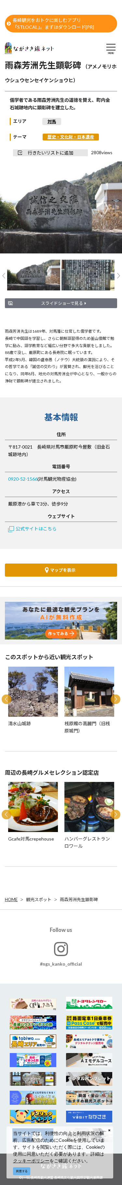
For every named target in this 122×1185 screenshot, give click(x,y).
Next (106, 208)
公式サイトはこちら (36, 528)
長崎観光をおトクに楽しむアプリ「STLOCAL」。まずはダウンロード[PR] (53, 23)
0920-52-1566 (22, 479)
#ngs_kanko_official (61, 964)
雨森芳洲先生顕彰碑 (79, 899)
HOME (11, 899)
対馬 (51, 121)
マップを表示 (62, 570)
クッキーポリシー (31, 1160)
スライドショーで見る (62, 303)
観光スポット (38, 899)
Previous (16, 208)
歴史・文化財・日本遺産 (70, 136)
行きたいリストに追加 (50, 153)
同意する (22, 1171)
